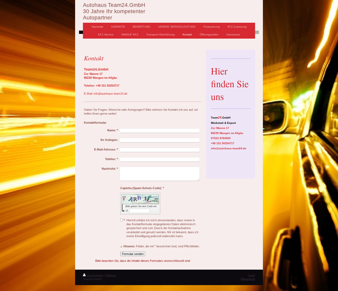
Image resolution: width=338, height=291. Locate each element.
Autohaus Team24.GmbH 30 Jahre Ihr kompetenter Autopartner (114, 11)
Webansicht (248, 279)
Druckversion (95, 275)
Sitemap (111, 275)
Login (251, 275)
